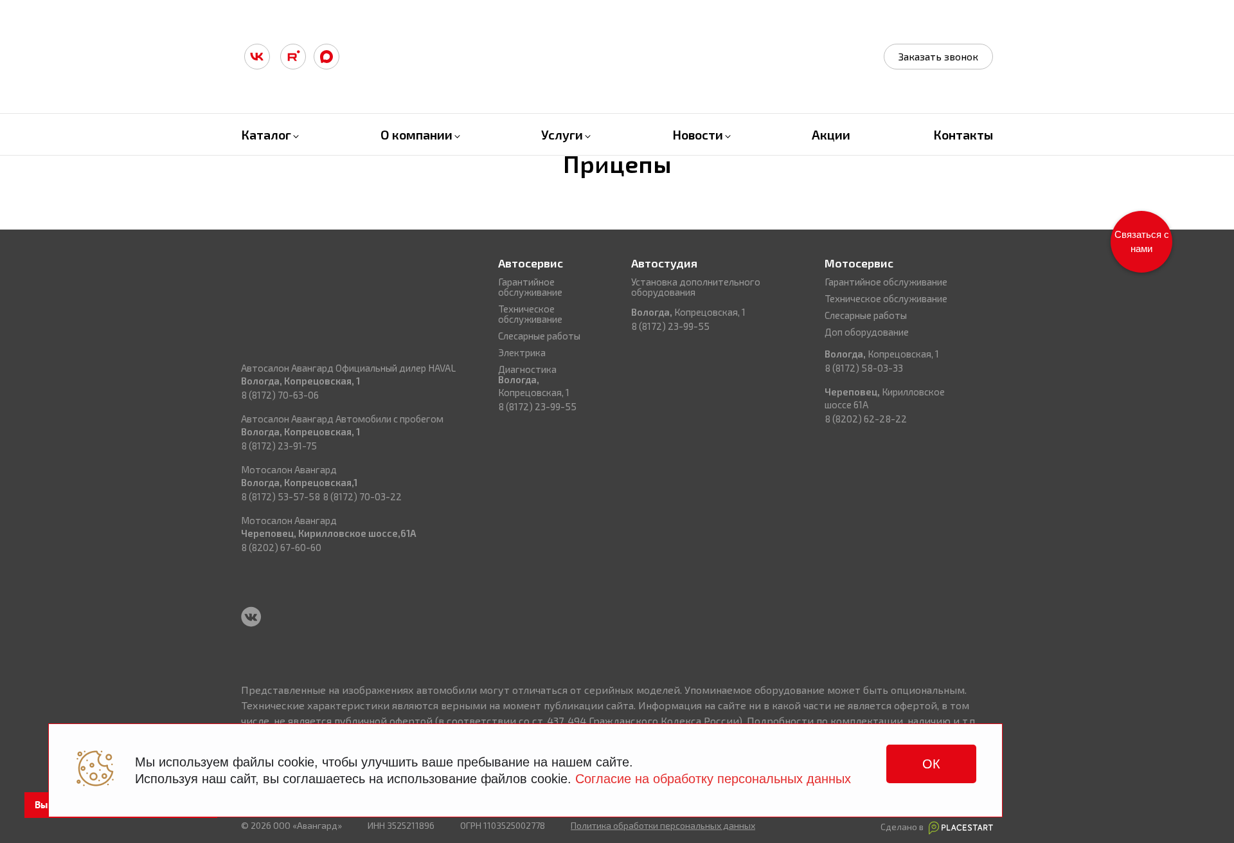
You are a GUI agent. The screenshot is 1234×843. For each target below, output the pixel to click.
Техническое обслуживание (530, 314)
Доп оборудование (867, 332)
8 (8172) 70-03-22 (362, 496)
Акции (831, 134)
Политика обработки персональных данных (663, 825)
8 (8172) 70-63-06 (280, 395)
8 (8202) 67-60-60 (281, 547)
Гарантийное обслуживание (530, 286)
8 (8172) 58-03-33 (864, 368)
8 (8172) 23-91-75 (279, 445)
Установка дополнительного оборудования (695, 286)
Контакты (963, 134)
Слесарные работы (539, 336)
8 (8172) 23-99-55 (537, 406)
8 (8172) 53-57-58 (280, 496)
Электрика (522, 352)
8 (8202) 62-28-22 (866, 418)
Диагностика (527, 369)
